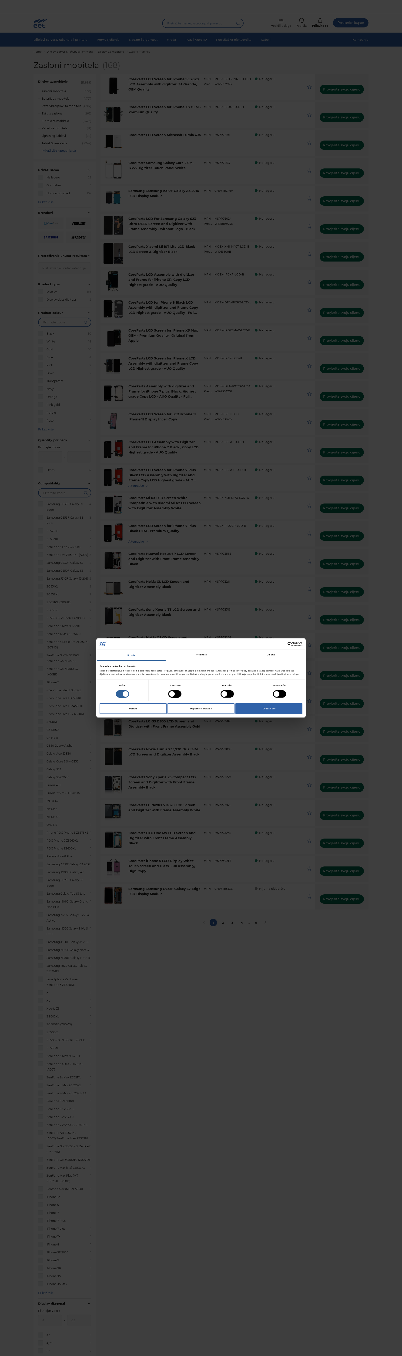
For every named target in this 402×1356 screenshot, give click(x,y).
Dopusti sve (269, 709)
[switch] (174, 694)
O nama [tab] (271, 655)
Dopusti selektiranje (201, 709)
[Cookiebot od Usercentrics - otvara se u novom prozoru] (282, 644)
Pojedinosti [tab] (201, 655)
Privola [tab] (131, 655)
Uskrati (133, 709)
